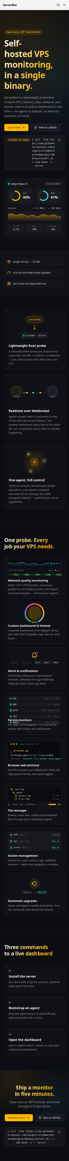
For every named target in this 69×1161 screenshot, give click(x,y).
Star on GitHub (52, 1117)
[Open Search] (58, 5)
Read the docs (16, 1117)
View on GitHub (48, 127)
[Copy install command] (59, 140)
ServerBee (10, 5)
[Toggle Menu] (64, 5)
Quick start (14, 127)
